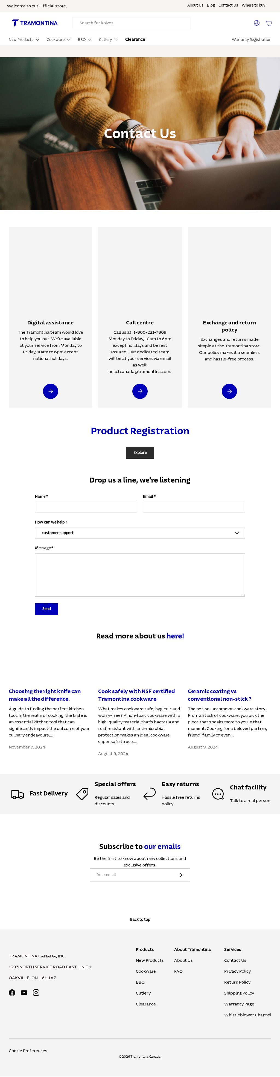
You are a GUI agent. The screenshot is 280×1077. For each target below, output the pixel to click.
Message (43, 548)
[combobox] (131, 23)
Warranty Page (239, 1004)
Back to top (140, 920)
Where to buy (253, 5)
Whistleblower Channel (247, 1015)
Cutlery (143, 993)
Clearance (135, 39)
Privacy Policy (237, 971)
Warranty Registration (251, 40)
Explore (140, 453)
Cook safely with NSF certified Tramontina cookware (136, 695)
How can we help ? (51, 522)
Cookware (146, 971)
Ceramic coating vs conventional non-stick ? (220, 695)
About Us (195, 5)
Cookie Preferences (28, 1051)
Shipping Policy (239, 993)
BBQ (140, 982)
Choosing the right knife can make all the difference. (45, 695)
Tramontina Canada (145, 1056)
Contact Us (228, 5)
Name (40, 497)
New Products (150, 960)
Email (148, 497)
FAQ (178, 971)
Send (46, 609)
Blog (211, 5)
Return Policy (237, 982)
